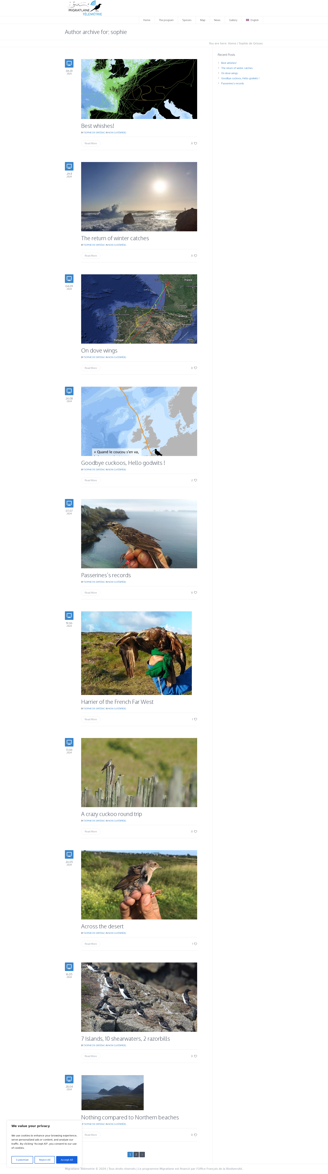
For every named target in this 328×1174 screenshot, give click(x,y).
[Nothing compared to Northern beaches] (112, 1092)
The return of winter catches (115, 238)
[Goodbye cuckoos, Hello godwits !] (139, 421)
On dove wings (99, 350)
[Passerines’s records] (139, 533)
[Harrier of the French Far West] (136, 652)
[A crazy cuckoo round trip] (139, 772)
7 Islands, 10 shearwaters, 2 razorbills (125, 1038)
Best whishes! (97, 125)
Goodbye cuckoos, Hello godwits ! (123, 462)
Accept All (67, 1159)
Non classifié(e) (117, 132)
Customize (22, 1159)
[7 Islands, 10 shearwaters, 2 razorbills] (139, 996)
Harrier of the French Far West (117, 701)
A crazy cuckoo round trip (111, 813)
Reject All (44, 1159)
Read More (91, 143)
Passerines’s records (106, 575)
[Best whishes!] (139, 88)
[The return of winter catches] (139, 196)
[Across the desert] (139, 884)
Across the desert (102, 926)
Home (232, 43)
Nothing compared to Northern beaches (130, 1117)
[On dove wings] (139, 308)
